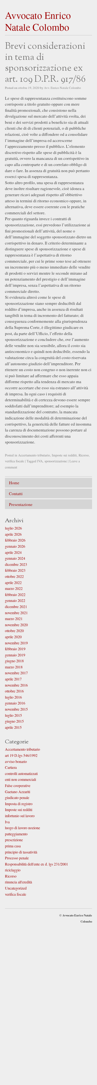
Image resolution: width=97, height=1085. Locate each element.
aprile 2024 (13, 550)
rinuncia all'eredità (18, 880)
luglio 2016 (13, 694)
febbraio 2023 (15, 568)
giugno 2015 (14, 719)
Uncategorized (16, 886)
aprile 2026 (13, 532)
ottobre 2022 (14, 574)
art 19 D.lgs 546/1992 (21, 753)
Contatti (16, 492)
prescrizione (14, 837)
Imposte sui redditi (64, 455)
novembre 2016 (16, 682)
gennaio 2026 (15, 544)
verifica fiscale (14, 461)
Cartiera (11, 765)
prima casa (13, 843)
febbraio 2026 (15, 538)
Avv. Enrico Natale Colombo (62, 88)
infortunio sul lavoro (20, 813)
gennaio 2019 (15, 652)
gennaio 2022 (15, 598)
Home (14, 482)
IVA (40, 461)
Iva (7, 819)
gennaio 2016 (15, 701)
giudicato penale (17, 795)
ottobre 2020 (14, 628)
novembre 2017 (16, 670)
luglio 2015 (13, 713)
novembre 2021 (16, 610)
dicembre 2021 (16, 604)
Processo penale (17, 855)
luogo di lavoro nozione (22, 825)
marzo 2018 (14, 664)
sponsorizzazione (55, 461)
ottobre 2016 (14, 689)
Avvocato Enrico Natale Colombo (38, 21)
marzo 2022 (14, 586)
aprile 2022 (13, 580)
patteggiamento (16, 831)
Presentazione (20, 502)
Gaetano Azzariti (17, 789)
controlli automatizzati (21, 771)
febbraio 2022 (15, 592)
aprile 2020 (13, 634)
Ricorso (84, 455)
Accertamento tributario (34, 455)
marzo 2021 (14, 616)
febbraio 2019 (15, 646)
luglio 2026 (13, 526)
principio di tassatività (21, 849)
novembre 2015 (16, 707)
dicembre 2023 (16, 562)
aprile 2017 (13, 677)
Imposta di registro (18, 801)
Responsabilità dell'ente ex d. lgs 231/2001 (36, 861)
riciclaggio (12, 868)
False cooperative (17, 783)
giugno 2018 (14, 658)
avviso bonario (16, 759)
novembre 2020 (16, 622)
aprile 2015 (13, 725)
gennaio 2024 (15, 556)
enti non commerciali (20, 777)
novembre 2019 (16, 640)
